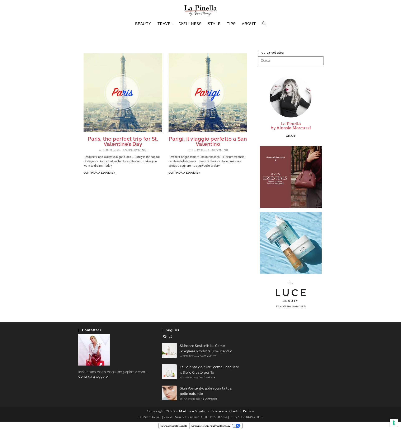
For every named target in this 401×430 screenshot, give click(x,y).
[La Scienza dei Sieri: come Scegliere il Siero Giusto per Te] (169, 371)
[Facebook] (164, 336)
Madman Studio (192, 411)
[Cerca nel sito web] (291, 61)
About (291, 135)
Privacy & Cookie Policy (232, 411)
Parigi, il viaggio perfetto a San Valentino (208, 141)
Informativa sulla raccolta (174, 426)
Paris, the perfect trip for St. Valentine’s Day (123, 141)
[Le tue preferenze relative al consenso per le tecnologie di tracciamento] (394, 423)
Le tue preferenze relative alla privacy (211, 426)
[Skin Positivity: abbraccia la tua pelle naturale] (169, 393)
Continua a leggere (93, 376)
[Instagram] (170, 336)
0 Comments (208, 356)
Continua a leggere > (99, 172)
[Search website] (264, 23)
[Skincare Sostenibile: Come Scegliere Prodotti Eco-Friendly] (169, 350)
